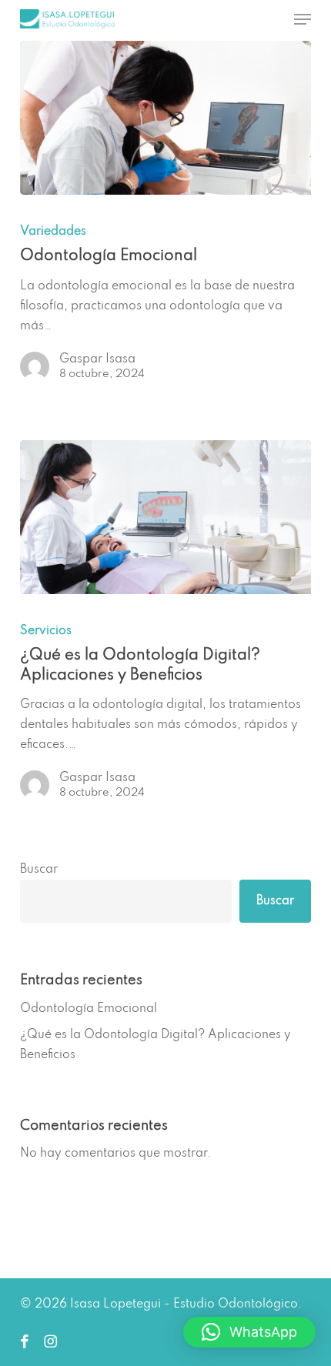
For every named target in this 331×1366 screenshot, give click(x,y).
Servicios (46, 631)
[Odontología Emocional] (165, 118)
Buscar (39, 869)
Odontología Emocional (88, 1009)
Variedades (53, 231)
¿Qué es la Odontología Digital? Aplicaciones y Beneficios (155, 1045)
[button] (302, 19)
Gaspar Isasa (97, 359)
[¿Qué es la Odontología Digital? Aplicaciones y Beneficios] (165, 517)
